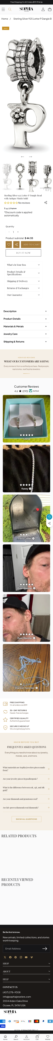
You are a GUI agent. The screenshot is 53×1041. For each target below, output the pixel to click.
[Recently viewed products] (49, 517)
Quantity (10, 226)
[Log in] (43, 9)
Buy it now (23, 252)
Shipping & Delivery (17, 281)
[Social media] (49, 523)
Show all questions (26, 819)
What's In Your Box (16, 264)
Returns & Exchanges (18, 288)
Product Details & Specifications (16, 273)
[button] (49, 9)
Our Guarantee (14, 294)
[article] (26, 419)
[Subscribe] (45, 949)
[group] (7, 176)
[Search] (10, 9)
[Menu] (3, 9)
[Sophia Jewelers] (26, 9)
